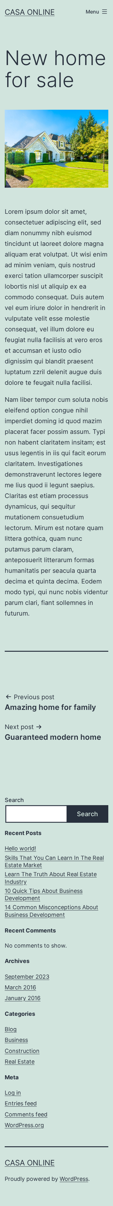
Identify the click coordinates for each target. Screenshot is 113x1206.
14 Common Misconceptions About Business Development (51, 911)
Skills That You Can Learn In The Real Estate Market (54, 861)
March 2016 (20, 987)
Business (16, 1040)
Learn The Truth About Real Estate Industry (51, 878)
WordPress (74, 1179)
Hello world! (20, 848)
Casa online (30, 12)
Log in (13, 1092)
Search (14, 800)
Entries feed (21, 1103)
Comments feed (26, 1114)
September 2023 (27, 976)
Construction (22, 1051)
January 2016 (22, 998)
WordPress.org (24, 1125)
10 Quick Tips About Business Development (44, 894)
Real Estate (20, 1061)
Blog (11, 1029)
